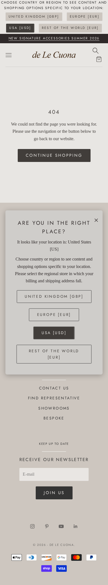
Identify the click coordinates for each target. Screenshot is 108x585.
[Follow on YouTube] (61, 526)
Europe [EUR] (85, 16)
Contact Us (54, 388)
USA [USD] (20, 27)
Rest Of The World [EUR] (70, 27)
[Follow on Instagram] (32, 526)
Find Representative (54, 398)
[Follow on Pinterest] (47, 526)
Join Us (54, 493)
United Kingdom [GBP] (34, 16)
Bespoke (54, 418)
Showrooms (54, 408)
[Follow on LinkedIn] (75, 526)
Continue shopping (54, 155)
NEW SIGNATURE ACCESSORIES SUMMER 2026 (54, 38)
